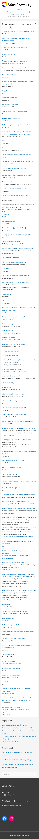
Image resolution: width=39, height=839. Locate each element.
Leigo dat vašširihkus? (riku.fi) (11, 376)
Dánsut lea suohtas (8, 141)
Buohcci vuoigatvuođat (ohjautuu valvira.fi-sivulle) (17, 125)
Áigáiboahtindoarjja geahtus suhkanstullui (14, 61)
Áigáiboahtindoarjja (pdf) (9, 54)
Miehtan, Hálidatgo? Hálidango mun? (13, 421)
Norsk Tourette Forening (9, 474)
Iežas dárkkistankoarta (9, 301)
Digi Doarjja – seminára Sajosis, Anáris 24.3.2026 (17, 728)
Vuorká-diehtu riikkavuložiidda (11, 675)
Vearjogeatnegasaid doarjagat (11, 668)
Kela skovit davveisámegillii (10, 355)
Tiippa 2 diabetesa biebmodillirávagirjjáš (14, 638)
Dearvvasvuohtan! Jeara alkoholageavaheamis (16, 154)
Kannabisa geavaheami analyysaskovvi (14, 344)
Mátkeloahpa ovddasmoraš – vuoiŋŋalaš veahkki (16, 414)
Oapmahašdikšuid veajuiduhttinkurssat (13, 488)
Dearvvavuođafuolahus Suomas (11, 148)
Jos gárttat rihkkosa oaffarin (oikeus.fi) (13, 317)
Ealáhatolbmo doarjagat (9, 228)
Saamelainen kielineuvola (10, 517)
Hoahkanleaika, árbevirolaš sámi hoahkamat (15, 275)
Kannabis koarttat (7, 330)
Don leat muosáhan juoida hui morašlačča (14, 189)
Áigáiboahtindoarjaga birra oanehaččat (14, 47)
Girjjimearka (5, 214)
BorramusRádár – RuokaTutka (11, 104)
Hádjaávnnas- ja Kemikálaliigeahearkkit (14, 262)
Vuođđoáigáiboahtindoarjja (10, 682)
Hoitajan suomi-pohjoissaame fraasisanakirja (15, 282)
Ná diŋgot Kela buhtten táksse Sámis (13, 460)
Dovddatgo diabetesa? (9, 221)
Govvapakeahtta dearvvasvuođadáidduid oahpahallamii (19, 248)
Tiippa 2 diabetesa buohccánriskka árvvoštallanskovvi (18, 631)
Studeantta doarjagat (8, 618)
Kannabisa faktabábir (8, 337)
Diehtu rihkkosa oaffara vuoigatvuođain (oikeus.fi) (17, 175)
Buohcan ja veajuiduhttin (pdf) (11, 118)
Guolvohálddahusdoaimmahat (11, 257)
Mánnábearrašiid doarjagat (10, 401)
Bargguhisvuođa (7, 91)
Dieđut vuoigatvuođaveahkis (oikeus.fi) (14, 168)
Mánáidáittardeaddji (8, 383)
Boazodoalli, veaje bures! (9, 97)
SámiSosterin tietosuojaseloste (11, 805)
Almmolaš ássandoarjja (9, 75)
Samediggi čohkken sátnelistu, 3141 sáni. (14, 562)
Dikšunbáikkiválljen (7, 182)
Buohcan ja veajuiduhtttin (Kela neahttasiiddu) (16, 111)
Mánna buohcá (6, 387)
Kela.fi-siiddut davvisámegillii (10, 351)
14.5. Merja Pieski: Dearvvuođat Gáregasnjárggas (17, 760)
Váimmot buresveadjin (8, 661)
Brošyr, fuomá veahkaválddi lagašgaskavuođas (16, 209)
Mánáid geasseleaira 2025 (10, 742)
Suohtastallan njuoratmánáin (10, 625)
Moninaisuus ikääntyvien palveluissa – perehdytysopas (18, 428)
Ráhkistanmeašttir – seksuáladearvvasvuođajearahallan (19, 508)
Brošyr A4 (5, 212)
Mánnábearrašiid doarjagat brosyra (12, 407)
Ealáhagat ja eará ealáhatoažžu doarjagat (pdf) (16, 234)
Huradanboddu (6, 294)
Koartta (4, 216)
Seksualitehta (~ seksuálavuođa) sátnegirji (15, 611)
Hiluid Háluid (5, 269)
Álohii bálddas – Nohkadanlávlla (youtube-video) (16, 68)
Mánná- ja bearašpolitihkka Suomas (13, 394)
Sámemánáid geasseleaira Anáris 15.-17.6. (15, 725)
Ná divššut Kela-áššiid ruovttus (11, 467)
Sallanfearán (6, 604)
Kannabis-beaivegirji (8, 324)
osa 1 (3, 546)
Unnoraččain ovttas (8, 654)
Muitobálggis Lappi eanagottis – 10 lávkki (14, 439)
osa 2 (3, 548)
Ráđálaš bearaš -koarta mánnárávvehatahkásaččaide (18, 494)
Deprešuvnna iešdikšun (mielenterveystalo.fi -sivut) (17, 161)
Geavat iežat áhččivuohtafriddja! (12, 241)
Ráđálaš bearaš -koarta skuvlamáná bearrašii (15, 501)
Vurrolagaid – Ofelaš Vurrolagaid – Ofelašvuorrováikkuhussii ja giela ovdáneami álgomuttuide (15, 709)
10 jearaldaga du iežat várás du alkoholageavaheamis (18, 31)
